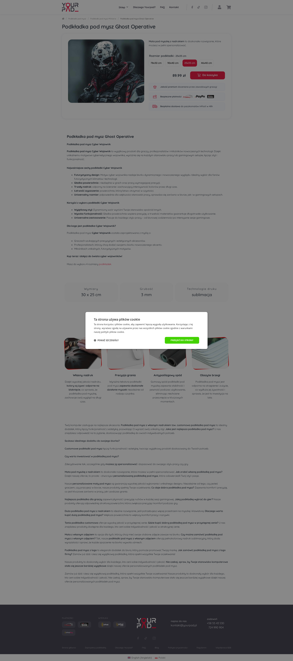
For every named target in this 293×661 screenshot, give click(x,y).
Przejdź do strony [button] (182, 340)
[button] (106, 340)
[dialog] (146, 330)
